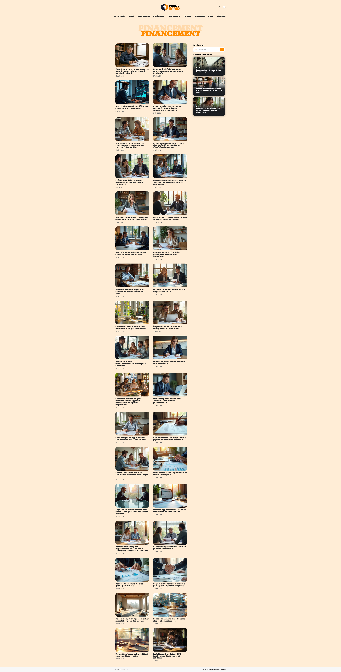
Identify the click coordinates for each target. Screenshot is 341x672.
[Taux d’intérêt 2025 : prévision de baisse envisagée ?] (170, 459)
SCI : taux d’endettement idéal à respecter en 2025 (169, 290)
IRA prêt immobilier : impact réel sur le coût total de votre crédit (132, 218)
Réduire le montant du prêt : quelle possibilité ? (129, 585)
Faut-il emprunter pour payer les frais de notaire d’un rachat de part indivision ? (131, 71)
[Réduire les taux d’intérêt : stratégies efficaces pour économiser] (170, 238)
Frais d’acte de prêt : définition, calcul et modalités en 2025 (131, 253)
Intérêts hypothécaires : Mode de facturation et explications (169, 510)
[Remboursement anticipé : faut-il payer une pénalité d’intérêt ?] (170, 423)
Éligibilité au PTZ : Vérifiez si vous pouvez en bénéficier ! (167, 327)
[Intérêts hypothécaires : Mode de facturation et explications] (170, 496)
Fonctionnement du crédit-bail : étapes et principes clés (169, 620)
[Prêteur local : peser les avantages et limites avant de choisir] (170, 203)
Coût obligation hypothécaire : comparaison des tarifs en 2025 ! (131, 438)
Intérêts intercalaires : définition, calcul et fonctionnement (132, 107)
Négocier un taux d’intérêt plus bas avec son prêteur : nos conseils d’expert (132, 511)
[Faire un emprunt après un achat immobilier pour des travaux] (132, 605)
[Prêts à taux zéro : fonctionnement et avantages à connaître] (132, 347)
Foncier (200, 86)
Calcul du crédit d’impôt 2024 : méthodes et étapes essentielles (130, 327)
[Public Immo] (170, 7)
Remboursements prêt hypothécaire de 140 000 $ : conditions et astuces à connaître (131, 549)
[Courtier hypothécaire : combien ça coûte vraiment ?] (170, 533)
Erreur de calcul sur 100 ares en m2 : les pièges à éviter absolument (208, 110)
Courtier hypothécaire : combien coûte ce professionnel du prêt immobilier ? (169, 182)
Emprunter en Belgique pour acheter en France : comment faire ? (130, 291)
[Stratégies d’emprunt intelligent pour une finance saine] (132, 640)
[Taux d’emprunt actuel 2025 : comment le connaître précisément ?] (170, 384)
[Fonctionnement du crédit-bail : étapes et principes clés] (170, 605)
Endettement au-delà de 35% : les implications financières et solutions (169, 656)
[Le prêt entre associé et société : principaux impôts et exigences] (170, 570)
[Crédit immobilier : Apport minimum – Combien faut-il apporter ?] (132, 166)
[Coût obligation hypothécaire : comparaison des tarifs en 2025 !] (132, 423)
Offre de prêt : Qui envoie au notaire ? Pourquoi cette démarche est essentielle (167, 108)
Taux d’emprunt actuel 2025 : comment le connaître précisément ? (167, 400)
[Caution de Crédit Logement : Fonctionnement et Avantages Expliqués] (170, 55)
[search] (219, 7)
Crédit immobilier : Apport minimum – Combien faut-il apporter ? (129, 182)
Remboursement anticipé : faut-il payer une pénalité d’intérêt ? (169, 438)
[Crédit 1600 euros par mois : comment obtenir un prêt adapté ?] (132, 459)
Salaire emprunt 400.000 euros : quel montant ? (169, 362)
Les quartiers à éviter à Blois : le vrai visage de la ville (208, 71)
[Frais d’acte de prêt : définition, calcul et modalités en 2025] (132, 238)
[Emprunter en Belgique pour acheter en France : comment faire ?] (132, 275)
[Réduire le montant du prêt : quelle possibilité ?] (132, 570)
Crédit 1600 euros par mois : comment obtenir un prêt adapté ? (131, 474)
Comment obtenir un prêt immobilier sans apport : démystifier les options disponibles (128, 401)
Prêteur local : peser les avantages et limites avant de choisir (170, 218)
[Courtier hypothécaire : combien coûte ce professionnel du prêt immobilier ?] (170, 166)
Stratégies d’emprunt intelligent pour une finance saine (131, 655)
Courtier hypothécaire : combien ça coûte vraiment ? (169, 548)
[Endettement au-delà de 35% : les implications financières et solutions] (170, 640)
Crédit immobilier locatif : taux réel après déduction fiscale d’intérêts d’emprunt (168, 145)
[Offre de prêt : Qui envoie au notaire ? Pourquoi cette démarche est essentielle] (170, 92)
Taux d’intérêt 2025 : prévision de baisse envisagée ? (170, 473)
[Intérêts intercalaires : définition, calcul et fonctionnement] (132, 92)
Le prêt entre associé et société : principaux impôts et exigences (169, 585)
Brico (199, 106)
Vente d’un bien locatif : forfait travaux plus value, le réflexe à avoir (209, 90)
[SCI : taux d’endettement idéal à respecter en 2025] (170, 275)
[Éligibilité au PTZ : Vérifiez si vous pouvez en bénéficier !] (170, 312)
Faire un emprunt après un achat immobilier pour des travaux (132, 620)
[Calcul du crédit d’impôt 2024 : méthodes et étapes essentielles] (132, 312)
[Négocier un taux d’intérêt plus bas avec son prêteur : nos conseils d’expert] (132, 496)
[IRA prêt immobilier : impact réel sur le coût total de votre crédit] (132, 203)
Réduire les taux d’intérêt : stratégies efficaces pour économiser (166, 254)
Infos (199, 67)
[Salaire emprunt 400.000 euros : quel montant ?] (170, 347)
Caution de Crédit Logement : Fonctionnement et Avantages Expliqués (168, 71)
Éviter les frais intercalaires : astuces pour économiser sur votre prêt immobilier (130, 145)
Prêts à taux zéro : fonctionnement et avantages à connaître (130, 363)
